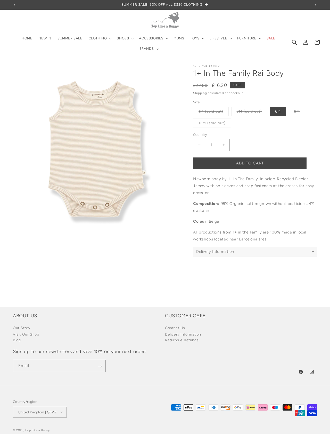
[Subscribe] (99, 366)
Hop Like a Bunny (37, 430)
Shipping (200, 93)
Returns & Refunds (182, 340)
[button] (100, 38)
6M (278, 111)
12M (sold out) (215, 124)
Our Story (21, 328)
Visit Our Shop (26, 334)
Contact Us (175, 328)
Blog (17, 340)
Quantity (200, 135)
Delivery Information (183, 334)
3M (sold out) (252, 112)
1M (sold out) (214, 112)
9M (299, 112)
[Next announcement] (315, 5)
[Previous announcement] (14, 5)
